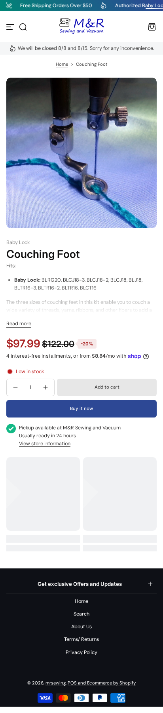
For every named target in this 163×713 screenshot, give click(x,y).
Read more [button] (18, 323)
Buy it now (81, 409)
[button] (22, 26)
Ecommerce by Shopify (111, 683)
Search (81, 614)
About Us (81, 626)
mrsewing (55, 683)
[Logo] (81, 27)
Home (62, 64)
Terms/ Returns (81, 639)
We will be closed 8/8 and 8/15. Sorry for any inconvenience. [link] (86, 48)
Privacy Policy (81, 652)
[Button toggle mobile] (11, 27)
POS (72, 683)
